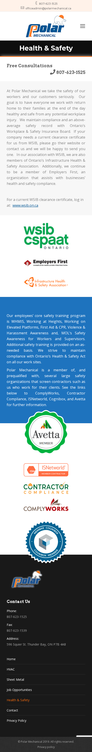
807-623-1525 (48, 3)
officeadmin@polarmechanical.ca (48, 8)
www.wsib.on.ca (25, 205)
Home (11, 659)
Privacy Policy (16, 720)
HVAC (11, 669)
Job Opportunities (19, 690)
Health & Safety (18, 700)
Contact (12, 710)
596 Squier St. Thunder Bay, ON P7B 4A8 (36, 644)
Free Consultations (29, 65)
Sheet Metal (15, 679)
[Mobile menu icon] (82, 26)
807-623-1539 (17, 630)
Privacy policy (46, 747)
